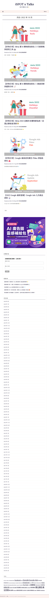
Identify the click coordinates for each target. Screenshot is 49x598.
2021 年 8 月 (6, 463)
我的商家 (28, 587)
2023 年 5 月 (6, 406)
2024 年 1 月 (6, 384)
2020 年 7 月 (6, 498)
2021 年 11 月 (6, 454)
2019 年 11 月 (6, 516)
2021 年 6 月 (6, 468)
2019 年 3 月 (6, 538)
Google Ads (33, 580)
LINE (32, 582)
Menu (45, 11)
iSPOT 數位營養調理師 (21, 52)
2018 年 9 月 (6, 554)
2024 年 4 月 (6, 376)
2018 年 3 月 (6, 570)
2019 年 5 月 (6, 533)
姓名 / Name (7, 266)
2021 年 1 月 (6, 481)
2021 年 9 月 (6, 460)
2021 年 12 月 (6, 452)
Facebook (18, 580)
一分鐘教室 (31, 585)
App (5, 580)
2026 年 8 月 (6, 301)
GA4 (22, 580)
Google (26, 580)
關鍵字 (35, 590)
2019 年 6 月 (6, 530)
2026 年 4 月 (6, 312)
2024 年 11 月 (6, 358)
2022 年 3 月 (6, 444)
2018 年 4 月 (6, 568)
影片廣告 (14, 587)
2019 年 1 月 (6, 543)
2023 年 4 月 (6, 409)
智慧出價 (15, 590)
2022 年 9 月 (6, 428)
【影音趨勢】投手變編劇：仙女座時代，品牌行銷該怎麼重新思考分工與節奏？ (19, 292)
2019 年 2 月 (6, 541)
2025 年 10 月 (6, 328)
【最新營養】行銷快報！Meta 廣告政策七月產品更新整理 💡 (16, 281)
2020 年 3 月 (6, 508)
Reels (15, 585)
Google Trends (18, 582)
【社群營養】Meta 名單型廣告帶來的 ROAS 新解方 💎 (15, 287)
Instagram (26, 583)
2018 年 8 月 (6, 557)
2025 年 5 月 (6, 341)
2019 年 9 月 (6, 522)
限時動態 (38, 590)
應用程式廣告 (24, 587)
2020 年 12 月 (6, 484)
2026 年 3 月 (6, 314)
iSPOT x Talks (24, 4)
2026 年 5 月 (6, 309)
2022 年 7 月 (6, 433)
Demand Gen (11, 580)
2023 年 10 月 (6, 393)
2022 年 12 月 (6, 419)
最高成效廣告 (20, 590)
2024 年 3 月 (6, 379)
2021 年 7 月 (6, 465)
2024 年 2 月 (6, 382)
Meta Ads (5, 585)
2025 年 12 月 (6, 323)
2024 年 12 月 (6, 355)
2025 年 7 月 (6, 336)
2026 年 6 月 (6, 306)
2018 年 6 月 (6, 562)
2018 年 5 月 (6, 565)
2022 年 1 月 (6, 449)
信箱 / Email (7, 261)
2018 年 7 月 (6, 559)
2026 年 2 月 (6, 317)
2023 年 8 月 (6, 398)
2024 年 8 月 (6, 366)
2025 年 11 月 (6, 325)
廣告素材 (11, 587)
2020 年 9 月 (6, 492)
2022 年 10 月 (6, 425)
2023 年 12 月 (6, 387)
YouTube (25, 585)
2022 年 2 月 (6, 446)
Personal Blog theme (22, 596)
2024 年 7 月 (6, 368)
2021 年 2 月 (6, 479)
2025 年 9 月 (6, 331)
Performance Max (10, 585)
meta (43, 582)
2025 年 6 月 (6, 339)
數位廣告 (38, 587)
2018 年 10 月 (6, 551)
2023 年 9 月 (6, 395)
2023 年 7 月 (6, 401)
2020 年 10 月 (6, 489)
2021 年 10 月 (6, 457)
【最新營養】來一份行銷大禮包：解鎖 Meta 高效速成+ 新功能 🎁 (17, 289)
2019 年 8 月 (6, 524)
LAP (30, 582)
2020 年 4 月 (6, 506)
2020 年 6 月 (6, 500)
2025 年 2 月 (6, 349)
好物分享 (6, 587)
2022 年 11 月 (6, 422)
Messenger (39, 582)
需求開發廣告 (42, 590)
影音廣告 (19, 587)
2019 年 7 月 (6, 527)
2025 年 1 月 (6, 352)
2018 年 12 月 (6, 546)
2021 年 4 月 (6, 473)
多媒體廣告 (42, 585)
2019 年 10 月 (6, 519)
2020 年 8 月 (6, 495)
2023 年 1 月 (6, 417)
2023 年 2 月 (6, 414)
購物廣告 (32, 590)
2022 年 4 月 (6, 441)
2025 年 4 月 (6, 344)
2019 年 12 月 (6, 514)
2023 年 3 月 (6, 411)
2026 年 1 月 (6, 320)
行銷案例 (28, 590)
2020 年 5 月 (6, 503)
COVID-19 (7, 580)
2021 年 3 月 (6, 476)
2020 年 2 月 (6, 511)
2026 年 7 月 (6, 304)
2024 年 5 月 (6, 374)
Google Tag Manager (12, 582)
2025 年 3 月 (6, 347)
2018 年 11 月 (6, 549)
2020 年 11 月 (6, 487)
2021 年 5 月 (6, 471)
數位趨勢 (11, 590)
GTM (22, 582)
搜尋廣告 (32, 587)
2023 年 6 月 (6, 403)
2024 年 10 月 (6, 360)
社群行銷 (24, 590)
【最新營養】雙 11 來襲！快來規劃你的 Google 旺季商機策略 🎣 (17, 284)
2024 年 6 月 (6, 371)
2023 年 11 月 (6, 390)
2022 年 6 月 (6, 436)
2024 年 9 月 (6, 363)
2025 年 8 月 (6, 333)
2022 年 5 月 (6, 438)
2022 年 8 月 (6, 430)
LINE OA (35, 582)
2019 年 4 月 (6, 535)
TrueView (21, 585)
